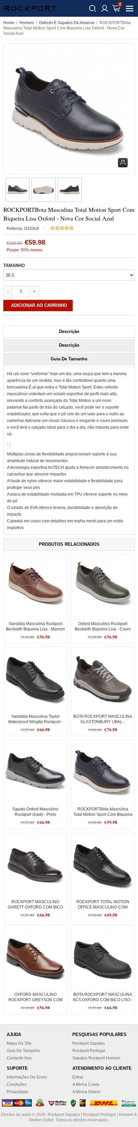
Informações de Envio (27, 1077)
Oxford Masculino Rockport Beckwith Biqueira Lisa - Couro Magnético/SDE (103, 629)
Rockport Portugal (88, 1050)
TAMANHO (14, 265)
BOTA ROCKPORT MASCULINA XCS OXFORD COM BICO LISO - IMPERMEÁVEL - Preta (103, 1000)
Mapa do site (19, 1043)
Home (8, 22)
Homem (26, 22)
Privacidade (17, 1092)
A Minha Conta (85, 1084)
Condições (16, 1084)
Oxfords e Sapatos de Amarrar (66, 22)
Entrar (77, 1077)
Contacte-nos (19, 1058)
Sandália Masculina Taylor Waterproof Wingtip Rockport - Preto (35, 721)
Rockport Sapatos (88, 1043)
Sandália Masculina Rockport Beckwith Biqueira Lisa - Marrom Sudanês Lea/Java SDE (35, 629)
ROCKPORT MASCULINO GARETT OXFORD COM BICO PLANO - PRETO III (35, 907)
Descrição (69, 331)
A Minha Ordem (86, 1092)
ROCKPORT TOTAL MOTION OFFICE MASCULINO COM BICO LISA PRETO (102, 907)
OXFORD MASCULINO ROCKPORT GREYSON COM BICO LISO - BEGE (35, 1000)
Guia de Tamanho (69, 358)
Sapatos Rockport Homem (96, 1058)
